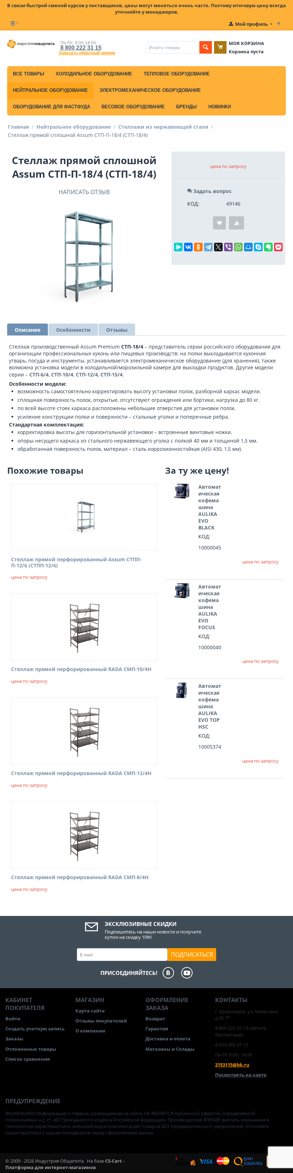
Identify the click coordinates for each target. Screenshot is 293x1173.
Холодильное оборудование (94, 74)
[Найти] (205, 47)
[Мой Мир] (248, 247)
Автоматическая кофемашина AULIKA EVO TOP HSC (209, 706)
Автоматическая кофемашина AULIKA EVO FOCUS (209, 607)
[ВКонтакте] (188, 247)
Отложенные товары (30, 1049)
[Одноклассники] (198, 247)
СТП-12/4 (87, 374)
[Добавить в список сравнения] (236, 223)
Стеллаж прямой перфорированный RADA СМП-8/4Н (80, 877)
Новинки (219, 106)
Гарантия (156, 1028)
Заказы (14, 1038)
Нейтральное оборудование (50, 90)
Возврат (155, 1018)
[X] (218, 247)
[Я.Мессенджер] (178, 247)
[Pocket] (278, 247)
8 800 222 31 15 (80, 48)
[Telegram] (208, 247)
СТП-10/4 (62, 374)
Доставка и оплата (167, 1038)
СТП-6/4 (39, 374)
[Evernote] (268, 247)
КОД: (193, 203)
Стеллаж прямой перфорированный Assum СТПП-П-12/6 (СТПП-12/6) (76, 563)
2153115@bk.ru (232, 1064)
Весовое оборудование (133, 106)
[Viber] (228, 247)
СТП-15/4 (111, 374)
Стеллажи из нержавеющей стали (163, 126)
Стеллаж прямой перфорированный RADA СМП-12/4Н (81, 773)
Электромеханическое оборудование (150, 90)
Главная (18, 126)
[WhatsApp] (238, 247)
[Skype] (258, 247)
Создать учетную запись (35, 1028)
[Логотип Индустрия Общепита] (31, 43)
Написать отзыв (84, 192)
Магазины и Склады (169, 1049)
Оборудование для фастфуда (51, 106)
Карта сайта (90, 1010)
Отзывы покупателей (101, 1020)
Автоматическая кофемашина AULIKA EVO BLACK (209, 507)
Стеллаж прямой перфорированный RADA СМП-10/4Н (81, 669)
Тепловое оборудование (177, 74)
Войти (12, 1018)
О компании (90, 1030)
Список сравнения (27, 1059)
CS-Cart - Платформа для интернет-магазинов (64, 1164)
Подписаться (192, 954)
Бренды (186, 106)
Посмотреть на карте (241, 1074)
